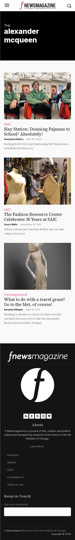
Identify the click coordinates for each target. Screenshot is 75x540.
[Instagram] (43, 416)
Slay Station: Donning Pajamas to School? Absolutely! (37, 131)
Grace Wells (10, 224)
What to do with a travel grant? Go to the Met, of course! (34, 302)
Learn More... (37, 446)
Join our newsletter (16, 504)
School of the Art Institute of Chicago (45, 530)
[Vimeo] (49, 416)
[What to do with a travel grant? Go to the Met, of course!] (37, 266)
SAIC (7, 124)
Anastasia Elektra (13, 139)
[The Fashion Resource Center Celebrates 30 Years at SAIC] (37, 181)
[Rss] (25, 416)
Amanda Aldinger (13, 309)
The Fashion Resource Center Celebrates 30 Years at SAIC (33, 216)
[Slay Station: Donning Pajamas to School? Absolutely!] (37, 96)
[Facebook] (31, 416)
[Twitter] (37, 416)
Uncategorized (15, 294)
